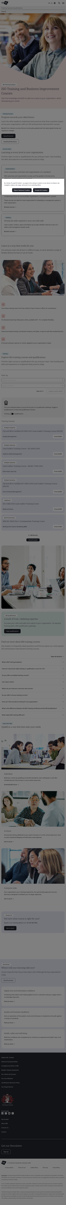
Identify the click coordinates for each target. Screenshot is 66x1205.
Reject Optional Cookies (22, 190)
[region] (33, 187)
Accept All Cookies (41, 190)
